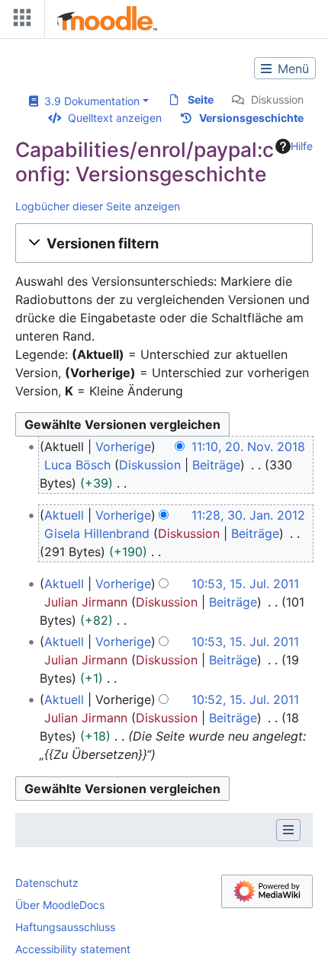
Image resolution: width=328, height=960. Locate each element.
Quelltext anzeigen (115, 117)
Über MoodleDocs (60, 904)
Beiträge (216, 464)
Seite (201, 99)
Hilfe (302, 145)
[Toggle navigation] (19, 21)
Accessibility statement (72, 948)
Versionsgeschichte (251, 117)
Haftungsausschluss (65, 926)
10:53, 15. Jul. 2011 (245, 583)
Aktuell (64, 515)
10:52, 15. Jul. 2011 (245, 699)
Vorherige (123, 446)
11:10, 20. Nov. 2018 (248, 446)
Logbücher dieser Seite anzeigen (97, 206)
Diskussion (277, 99)
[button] (164, 243)
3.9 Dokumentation (89, 100)
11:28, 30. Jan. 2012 (248, 515)
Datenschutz (47, 882)
